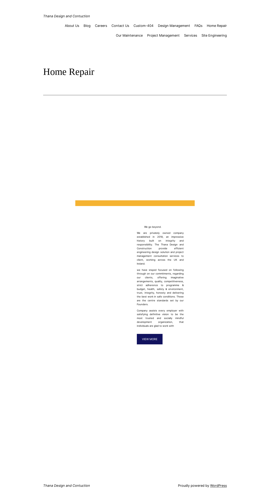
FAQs (198, 26)
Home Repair (217, 26)
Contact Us (120, 26)
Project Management (163, 35)
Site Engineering (214, 35)
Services (190, 35)
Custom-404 (144, 26)
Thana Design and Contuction (66, 16)
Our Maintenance (129, 35)
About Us (72, 26)
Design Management (174, 26)
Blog (87, 26)
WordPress (218, 485)
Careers (101, 26)
